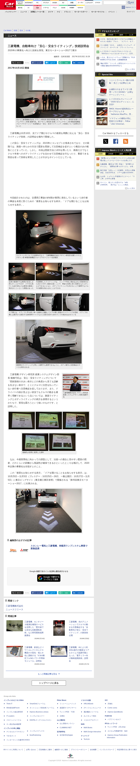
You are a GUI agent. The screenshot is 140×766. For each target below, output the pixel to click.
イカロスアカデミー (91, 720)
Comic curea (112, 708)
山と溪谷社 (61, 720)
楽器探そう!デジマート (68, 708)
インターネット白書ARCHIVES (18, 740)
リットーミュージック (68, 704)
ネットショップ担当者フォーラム (42, 708)
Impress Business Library (39, 712)
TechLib (87, 739)
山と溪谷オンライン (67, 723)
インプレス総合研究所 (14, 712)
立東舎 (62, 716)
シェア (39, 63)
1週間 (121, 35)
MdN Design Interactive (92, 732)
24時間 (110, 35)
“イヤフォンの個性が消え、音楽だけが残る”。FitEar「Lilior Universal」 (121, 121)
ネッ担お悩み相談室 (13, 724)
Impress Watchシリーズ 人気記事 (116, 150)
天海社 (110, 704)
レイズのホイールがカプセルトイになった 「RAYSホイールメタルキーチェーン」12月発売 (117, 53)
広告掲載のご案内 (45, 750)
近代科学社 (61, 732)
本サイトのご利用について (13, 750)
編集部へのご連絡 (61, 750)
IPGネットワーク (111, 723)
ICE (106, 700)
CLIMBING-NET (66, 728)
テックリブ (85, 736)
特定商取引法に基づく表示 (127, 750)
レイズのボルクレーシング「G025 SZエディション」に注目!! (121, 102)
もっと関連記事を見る (47, 674)
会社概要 (93, 750)
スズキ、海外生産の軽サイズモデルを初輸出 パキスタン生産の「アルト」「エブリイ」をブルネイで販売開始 (117, 41)
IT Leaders (10, 716)
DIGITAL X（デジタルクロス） (41, 720)
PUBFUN (108, 716)
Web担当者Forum (13, 708)
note (66, 63)
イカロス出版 (86, 700)
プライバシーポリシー (79, 750)
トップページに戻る (49, 683)
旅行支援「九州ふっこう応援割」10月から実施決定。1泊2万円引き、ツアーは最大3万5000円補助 (117, 172)
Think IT (9, 704)
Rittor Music (61, 700)
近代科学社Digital (66, 735)
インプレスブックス (37, 731)
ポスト (19, 63)
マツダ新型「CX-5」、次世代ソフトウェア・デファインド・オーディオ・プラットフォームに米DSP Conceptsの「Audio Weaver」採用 (117, 47)
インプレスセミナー (37, 716)
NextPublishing (35, 735)
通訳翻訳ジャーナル (91, 712)
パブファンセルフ (114, 719)
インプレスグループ (106, 750)
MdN (82, 724)
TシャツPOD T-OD (67, 712)
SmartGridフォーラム (37, 704)
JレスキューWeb (90, 716)
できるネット (11, 736)
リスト (27, 63)
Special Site (107, 74)
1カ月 (131, 35)
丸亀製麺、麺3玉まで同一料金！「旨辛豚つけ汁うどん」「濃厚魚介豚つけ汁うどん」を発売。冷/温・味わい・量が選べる (117, 166)
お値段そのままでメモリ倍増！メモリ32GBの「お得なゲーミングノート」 (121, 92)
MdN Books (88, 728)
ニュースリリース (14, 609)
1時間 (100, 35)
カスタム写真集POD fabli (117, 731)
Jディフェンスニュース (92, 708)
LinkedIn (80, 63)
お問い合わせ (31, 750)
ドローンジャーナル (13, 720)
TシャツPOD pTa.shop (117, 727)
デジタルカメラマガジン (15, 732)
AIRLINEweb (88, 704)
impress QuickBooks (115, 712)
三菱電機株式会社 (14, 606)
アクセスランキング (110, 31)
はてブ (52, 63)
